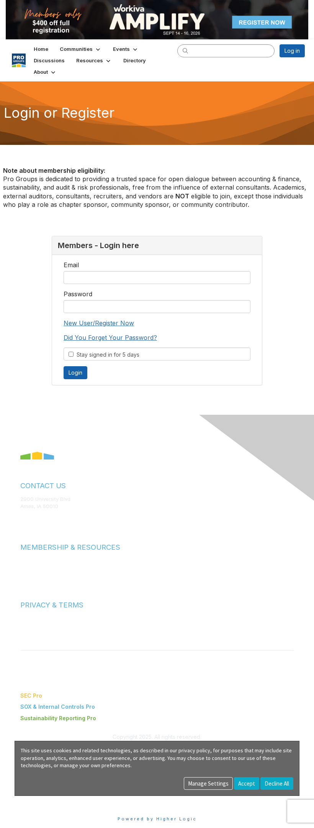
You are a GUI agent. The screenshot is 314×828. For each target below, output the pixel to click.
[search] (185, 50)
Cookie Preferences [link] (40, 799)
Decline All (277, 783)
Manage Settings (208, 783)
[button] (80, 49)
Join (25, 560)
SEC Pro (31, 695)
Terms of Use (36, 618)
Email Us (30, 518)
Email (71, 265)
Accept (246, 783)
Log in (292, 50)
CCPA (27, 633)
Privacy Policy (37, 625)
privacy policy (194, 750)
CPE (25, 575)
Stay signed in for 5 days (106, 354)
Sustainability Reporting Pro (58, 718)
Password (78, 294)
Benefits (30, 567)
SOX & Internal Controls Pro (57, 706)
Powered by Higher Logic (157, 819)
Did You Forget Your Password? (110, 337)
